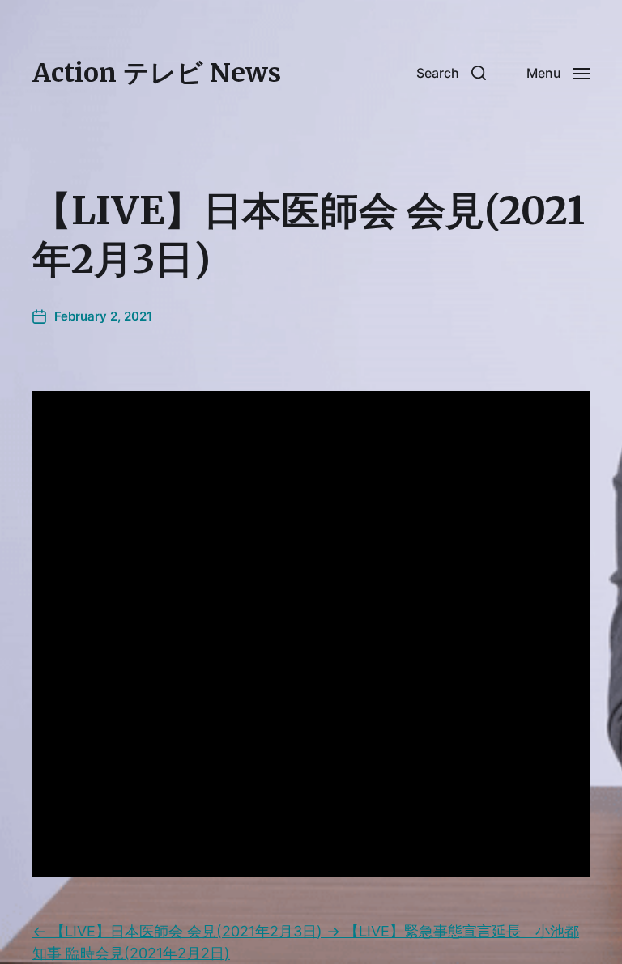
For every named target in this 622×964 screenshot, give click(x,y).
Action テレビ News (156, 73)
